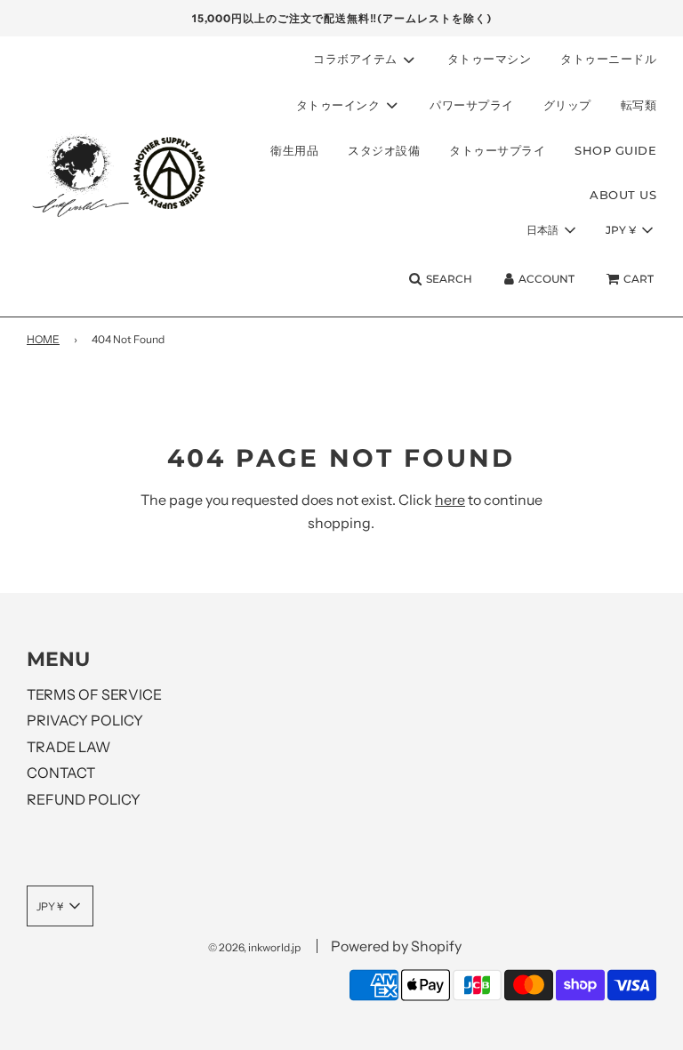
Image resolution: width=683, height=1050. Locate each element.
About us (623, 195)
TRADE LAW (68, 747)
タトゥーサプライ (497, 150)
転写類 (639, 105)
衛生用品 (294, 150)
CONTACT (61, 772)
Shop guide (615, 150)
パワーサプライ (472, 105)
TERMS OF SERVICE (94, 694)
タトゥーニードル (608, 59)
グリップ (567, 105)
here (450, 500)
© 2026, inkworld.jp (254, 947)
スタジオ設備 (384, 150)
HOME (43, 339)
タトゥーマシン (489, 59)
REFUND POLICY (84, 799)
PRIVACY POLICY (85, 720)
